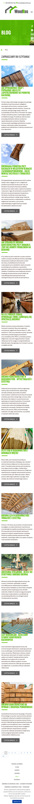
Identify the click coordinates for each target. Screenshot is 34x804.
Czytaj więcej (9, 135)
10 (3, 756)
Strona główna (17, 764)
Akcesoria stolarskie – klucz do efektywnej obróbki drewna (16, 573)
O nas (17, 767)
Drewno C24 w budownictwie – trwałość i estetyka (15, 517)
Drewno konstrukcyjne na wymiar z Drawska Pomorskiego (16, 706)
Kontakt (17, 779)
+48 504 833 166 (10, 3)
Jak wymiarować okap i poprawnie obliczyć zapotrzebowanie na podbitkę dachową (15, 91)
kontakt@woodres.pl (24, 3)
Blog (17, 776)
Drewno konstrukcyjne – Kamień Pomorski (17, 784)
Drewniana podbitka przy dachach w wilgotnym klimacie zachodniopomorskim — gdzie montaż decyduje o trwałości (16, 170)
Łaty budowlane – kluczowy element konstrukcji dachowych (14, 637)
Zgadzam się (17, 801)
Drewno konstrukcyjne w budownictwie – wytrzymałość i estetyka (16, 379)
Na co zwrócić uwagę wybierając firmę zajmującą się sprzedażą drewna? (16, 317)
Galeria (17, 773)
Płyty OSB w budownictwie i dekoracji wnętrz (14, 452)
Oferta (17, 770)
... (18, 753)
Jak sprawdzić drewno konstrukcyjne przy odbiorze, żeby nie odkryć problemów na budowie (16, 246)
